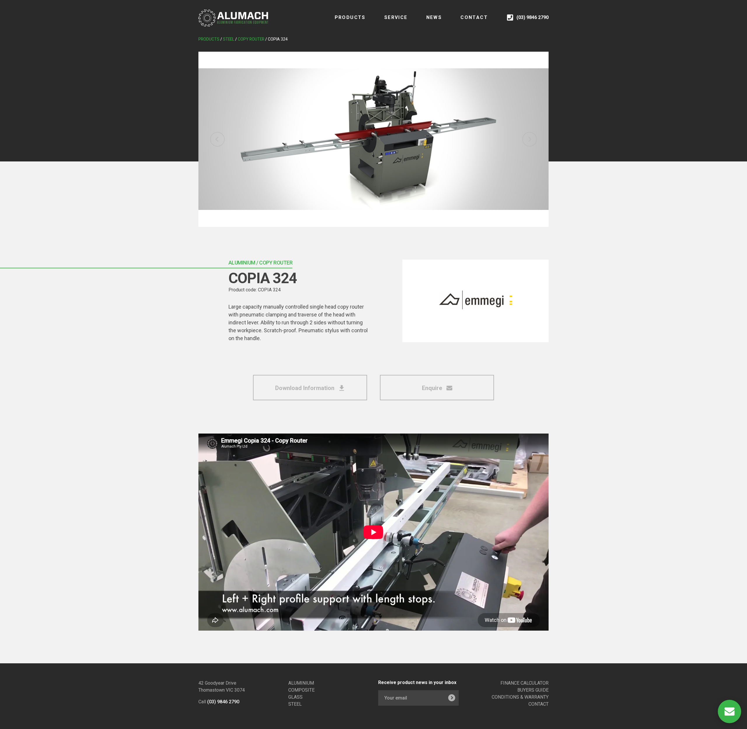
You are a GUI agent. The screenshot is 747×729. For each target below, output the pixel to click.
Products (350, 17)
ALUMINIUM (301, 683)
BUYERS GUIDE (533, 690)
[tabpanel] (373, 139)
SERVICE (396, 17)
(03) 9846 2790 (223, 701)
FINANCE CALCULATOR (524, 683)
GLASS (295, 697)
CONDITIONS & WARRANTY (520, 697)
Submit (452, 698)
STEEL (295, 704)
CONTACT (474, 17)
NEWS (434, 17)
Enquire (433, 388)
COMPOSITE (301, 690)
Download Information (305, 388)
